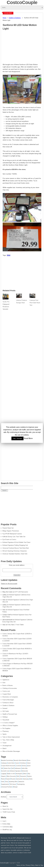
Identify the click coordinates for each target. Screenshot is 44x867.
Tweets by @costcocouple (9, 583)
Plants (3, 779)
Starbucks (21, 781)
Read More (28, 438)
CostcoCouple (4, 863)
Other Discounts (11, 776)
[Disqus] (22, 393)
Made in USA (11, 773)
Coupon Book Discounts (8, 765)
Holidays (5, 717)
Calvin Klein (10, 763)
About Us (5, 806)
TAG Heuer (13, 784)
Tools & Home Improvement (11, 737)
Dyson (29, 765)
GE (2, 768)
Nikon (25, 773)
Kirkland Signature (15, 771)
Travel (4, 743)
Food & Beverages (8, 700)
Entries (6, 824)
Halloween (18, 768)
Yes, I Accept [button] (17, 438)
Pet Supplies (6, 728)
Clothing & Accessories (9, 688)
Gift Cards (5, 711)
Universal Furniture (6, 787)
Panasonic (23, 776)
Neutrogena (19, 773)
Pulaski (8, 779)
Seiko (30, 779)
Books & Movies (7, 685)
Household (5, 720)
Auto (3, 682)
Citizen (28, 763)
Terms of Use (20, 865)
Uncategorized (6, 745)
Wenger (15, 787)
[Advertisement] (21, 48)
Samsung (25, 779)
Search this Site (7, 809)
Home (4, 18)
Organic (3, 776)
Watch (4, 748)
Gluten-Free (7, 768)
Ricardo (13, 779)
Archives (3, 797)
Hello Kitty (24, 768)
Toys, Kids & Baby (8, 740)
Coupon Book (6, 694)
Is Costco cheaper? (8, 722)
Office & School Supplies (10, 725)
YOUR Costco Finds (8, 812)
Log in (4, 821)
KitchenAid (24, 771)
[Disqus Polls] (22, 337)
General (4, 708)
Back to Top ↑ (39, 865)
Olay (28, 773)
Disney (24, 765)
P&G (18, 776)
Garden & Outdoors (15, 18)
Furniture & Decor (7, 702)
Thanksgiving (21, 784)
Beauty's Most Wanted (20, 760)
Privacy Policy (30, 865)
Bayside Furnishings (7, 760)
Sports (4, 734)
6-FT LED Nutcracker (21, 592)
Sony (6, 781)
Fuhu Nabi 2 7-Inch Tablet (16, 624)
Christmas (23, 763)
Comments (7, 827)
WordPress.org (7, 829)
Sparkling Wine (13, 781)
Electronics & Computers (10, 697)
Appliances (5, 680)
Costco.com (6, 691)
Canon (17, 763)
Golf (12, 768)
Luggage (3, 773)
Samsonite (19, 779)
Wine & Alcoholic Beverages (11, 751)
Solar (8, 255)
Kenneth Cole (5, 771)
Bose (28, 760)
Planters (29, 776)
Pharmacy (5, 731)
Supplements (5, 784)
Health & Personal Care (9, 714)
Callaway (4, 763)
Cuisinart (18, 765)
